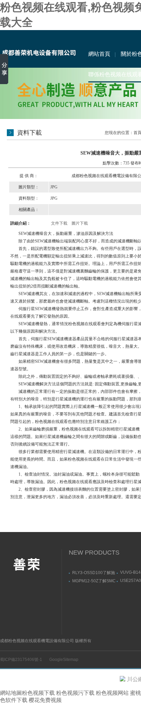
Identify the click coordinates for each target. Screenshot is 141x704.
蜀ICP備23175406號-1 (21, 659)
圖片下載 (80, 223)
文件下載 (59, 223)
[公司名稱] (38, 49)
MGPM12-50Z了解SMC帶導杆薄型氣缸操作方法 (94, 581)
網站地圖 (11, 693)
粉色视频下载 (38, 693)
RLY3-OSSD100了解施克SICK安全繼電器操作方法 (93, 572)
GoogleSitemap (63, 659)
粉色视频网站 (112, 693)
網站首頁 (99, 54)
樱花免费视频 (45, 700)
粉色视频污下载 (75, 693)
